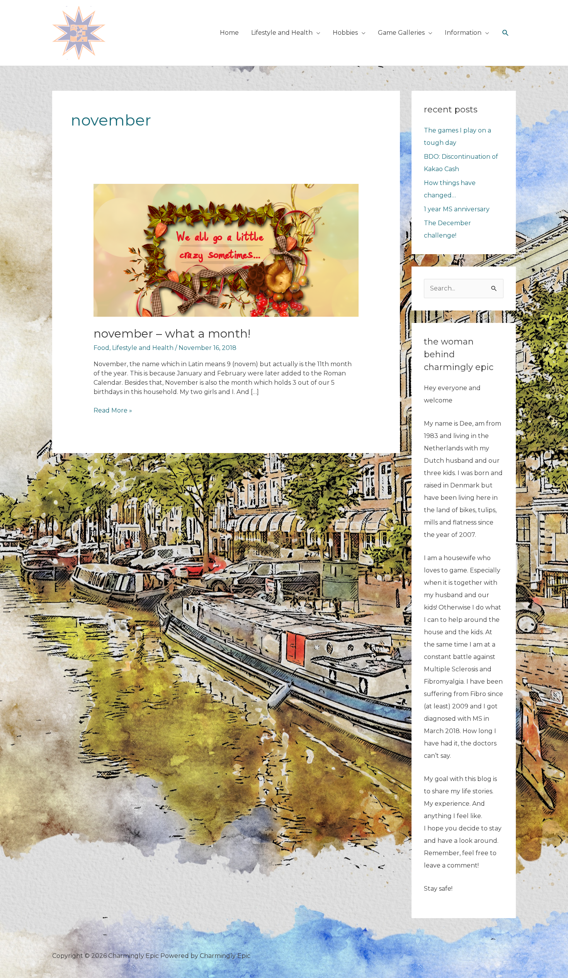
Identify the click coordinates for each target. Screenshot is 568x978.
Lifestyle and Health (142, 347)
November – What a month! (172, 333)
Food (101, 347)
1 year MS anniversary (457, 209)
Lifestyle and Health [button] (282, 32)
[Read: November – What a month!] (226, 249)
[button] (506, 33)
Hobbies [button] (345, 32)
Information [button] (463, 32)
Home (229, 32)
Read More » (113, 410)
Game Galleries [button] (401, 32)
